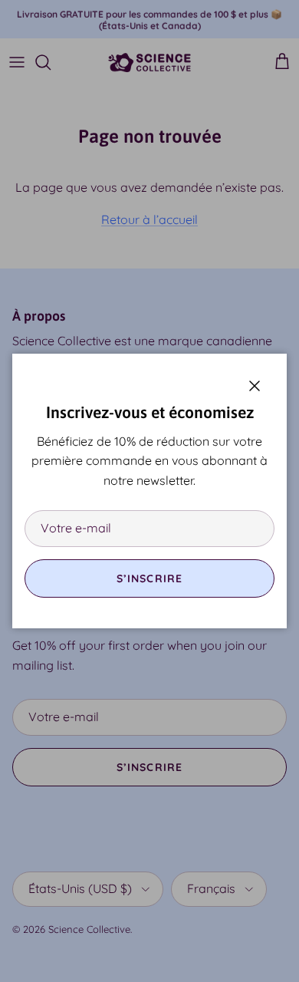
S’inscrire (149, 578)
